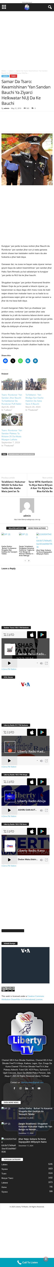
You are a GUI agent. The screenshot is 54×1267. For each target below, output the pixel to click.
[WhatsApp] (24, 467)
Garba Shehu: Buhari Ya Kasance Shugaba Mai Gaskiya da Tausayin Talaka (9, 550)
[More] (45, 123)
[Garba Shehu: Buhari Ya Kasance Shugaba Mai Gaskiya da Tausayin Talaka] (10, 539)
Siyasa (5, 1169)
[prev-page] (25, 560)
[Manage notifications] (46, 1259)
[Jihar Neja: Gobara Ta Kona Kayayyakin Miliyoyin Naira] (44, 541)
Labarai (5, 1183)
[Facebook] (6, 467)
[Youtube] (39, 1088)
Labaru (11, 71)
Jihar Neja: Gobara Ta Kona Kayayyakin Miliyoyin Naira (44, 552)
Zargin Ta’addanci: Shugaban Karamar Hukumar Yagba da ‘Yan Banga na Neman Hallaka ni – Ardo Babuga (26, 551)
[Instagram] (21, 1088)
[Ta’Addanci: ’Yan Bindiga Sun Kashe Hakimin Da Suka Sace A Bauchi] (36, 384)
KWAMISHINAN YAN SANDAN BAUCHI (21, 454)
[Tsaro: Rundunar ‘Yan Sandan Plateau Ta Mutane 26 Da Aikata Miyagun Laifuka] (12, 420)
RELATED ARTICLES (16, 528)
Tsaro (13, 76)
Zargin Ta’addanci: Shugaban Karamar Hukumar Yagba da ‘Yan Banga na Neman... (35, 1126)
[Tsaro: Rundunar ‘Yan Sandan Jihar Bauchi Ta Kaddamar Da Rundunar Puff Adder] (12, 384)
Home (4, 71)
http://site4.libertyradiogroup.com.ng (27, 519)
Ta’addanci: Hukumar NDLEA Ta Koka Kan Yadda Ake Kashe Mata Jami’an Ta (13, 486)
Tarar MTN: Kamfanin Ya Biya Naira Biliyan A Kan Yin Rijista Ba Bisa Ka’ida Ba (40, 486)
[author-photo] (27, 505)
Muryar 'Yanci (7, 1178)
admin (6, 108)
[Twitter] (15, 467)
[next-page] (28, 560)
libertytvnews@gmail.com (32, 1082)
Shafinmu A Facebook (13, 930)
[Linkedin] (33, 467)
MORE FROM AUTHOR (37, 528)
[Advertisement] (27, 39)
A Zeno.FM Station (9, 669)
